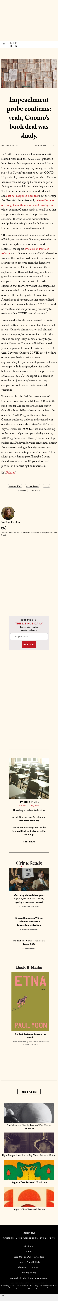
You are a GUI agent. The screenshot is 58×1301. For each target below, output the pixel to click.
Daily (29, 802)
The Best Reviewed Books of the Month (30, 1036)
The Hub (34, 490)
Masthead (29, 1246)
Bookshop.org (11, 1288)
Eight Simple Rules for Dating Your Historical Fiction (29, 1155)
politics (46, 486)
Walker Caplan (10, 145)
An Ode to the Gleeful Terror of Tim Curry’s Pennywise (29, 1127)
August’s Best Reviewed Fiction (29, 1210)
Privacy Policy (29, 1272)
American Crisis (15, 486)
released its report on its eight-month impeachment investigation (28, 203)
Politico (10, 473)
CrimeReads (30, 948)
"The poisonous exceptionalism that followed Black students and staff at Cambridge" (29, 831)
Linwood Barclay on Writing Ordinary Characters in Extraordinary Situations (29, 921)
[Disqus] (29, 573)
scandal (23, 490)
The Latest (29, 1092)
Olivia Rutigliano (30, 907)
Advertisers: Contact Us (29, 1267)
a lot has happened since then (22, 196)
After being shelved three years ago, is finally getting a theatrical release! (29, 899)
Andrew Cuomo (32, 486)
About (29, 1251)
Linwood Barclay (30, 929)
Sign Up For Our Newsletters (29, 1256)
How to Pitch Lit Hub (29, 1262)
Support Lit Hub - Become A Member (29, 1277)
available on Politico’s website (25, 251)
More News (29, 842)
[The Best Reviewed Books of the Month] (30, 1002)
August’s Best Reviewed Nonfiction (29, 1183)
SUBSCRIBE (29, 645)
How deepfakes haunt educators (29, 810)
